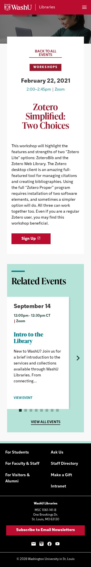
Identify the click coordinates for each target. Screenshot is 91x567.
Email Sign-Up (33, 544)
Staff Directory (64, 464)
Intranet (58, 487)
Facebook (49, 544)
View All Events (45, 422)
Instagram (41, 544)
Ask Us (57, 453)
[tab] (20, 410)
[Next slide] (77, 358)
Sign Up (28, 239)
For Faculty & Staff (22, 464)
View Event (23, 398)
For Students (17, 453)
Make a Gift (61, 475)
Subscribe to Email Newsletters (45, 530)
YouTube (57, 544)
